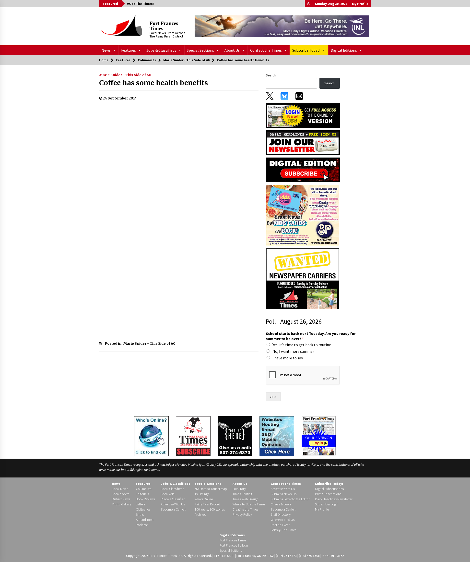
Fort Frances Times (164, 25)
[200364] (302, 215)
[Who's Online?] (151, 435)
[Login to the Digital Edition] (319, 435)
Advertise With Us (173, 504)
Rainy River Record (207, 504)
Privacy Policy (242, 514)
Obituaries (143, 509)
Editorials (142, 494)
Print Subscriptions (328, 494)
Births (140, 514)
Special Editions (231, 550)
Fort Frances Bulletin (234, 545)
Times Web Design (245, 499)
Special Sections (200, 50)
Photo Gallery (121, 504)
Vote (273, 396)
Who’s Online (204, 499)
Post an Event (280, 525)
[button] (308, 3)
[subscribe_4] (303, 142)
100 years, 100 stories (210, 509)
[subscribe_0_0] (303, 115)
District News (121, 499)
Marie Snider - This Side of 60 (125, 75)
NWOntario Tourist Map (211, 489)
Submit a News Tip (284, 494)
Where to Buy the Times (249, 504)
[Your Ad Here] (235, 436)
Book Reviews (145, 499)
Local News (120, 489)
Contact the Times (266, 50)
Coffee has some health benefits (153, 82)
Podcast (142, 525)
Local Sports (120, 494)
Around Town (145, 519)
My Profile (360, 3)
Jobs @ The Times (283, 530)
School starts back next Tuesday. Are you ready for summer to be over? (311, 336)
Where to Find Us (282, 519)
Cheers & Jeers (281, 504)
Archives (200, 514)
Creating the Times (245, 509)
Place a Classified (173, 499)
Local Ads (167, 494)
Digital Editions (344, 50)
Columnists (143, 489)
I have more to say (287, 357)
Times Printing (242, 494)
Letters (140, 504)
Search (271, 75)
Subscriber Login (326, 504)
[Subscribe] (193, 436)
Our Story (239, 489)
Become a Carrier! (173, 509)
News (106, 50)
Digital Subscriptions (329, 489)
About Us (232, 50)
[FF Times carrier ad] (302, 278)
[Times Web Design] (276, 435)
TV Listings (202, 494)
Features (128, 50)
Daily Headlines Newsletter (333, 499)
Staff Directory (281, 514)
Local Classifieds (172, 489)
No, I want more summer (293, 351)
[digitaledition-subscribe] (303, 169)
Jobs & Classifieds (161, 50)
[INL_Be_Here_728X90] (282, 26)
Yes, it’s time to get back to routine (301, 344)
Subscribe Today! (306, 50)
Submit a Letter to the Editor (290, 499)
